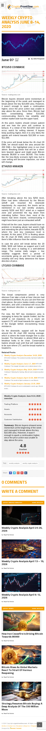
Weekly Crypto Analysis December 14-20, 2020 (23, 355)
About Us (27, 726)
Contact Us (11, 726)
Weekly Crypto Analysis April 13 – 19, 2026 (23, 562)
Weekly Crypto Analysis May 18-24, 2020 (20, 370)
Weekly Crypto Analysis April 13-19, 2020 (21, 378)
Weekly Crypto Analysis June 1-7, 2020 (20, 364)
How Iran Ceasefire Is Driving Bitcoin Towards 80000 (22, 635)
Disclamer (19, 726)
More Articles (37, 502)
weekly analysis (14, 463)
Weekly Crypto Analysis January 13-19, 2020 (22, 384)
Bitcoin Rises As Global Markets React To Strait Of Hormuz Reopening (19, 670)
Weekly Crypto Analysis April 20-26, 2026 (22, 529)
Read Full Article (9, 535)
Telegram (34, 726)
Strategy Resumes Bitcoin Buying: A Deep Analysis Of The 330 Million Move (22, 706)
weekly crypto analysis (30, 463)
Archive (4, 726)
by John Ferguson (37, 59)
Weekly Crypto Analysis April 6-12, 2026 (21, 596)
